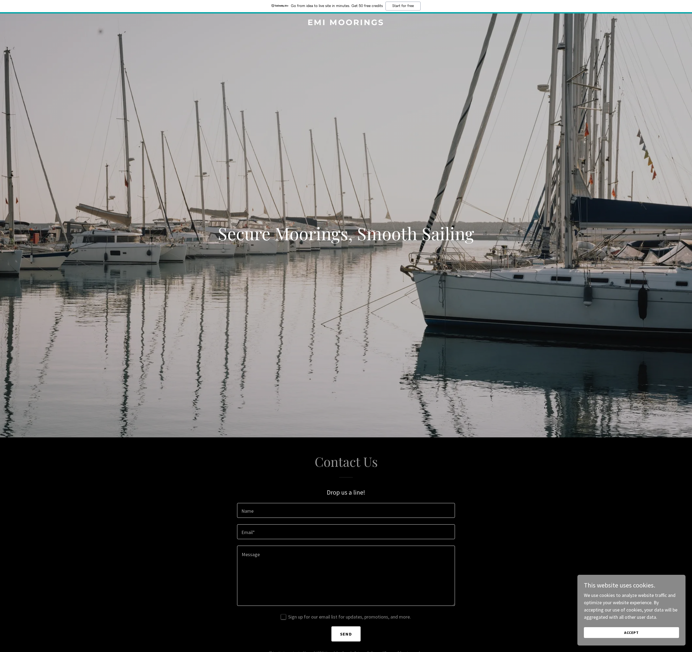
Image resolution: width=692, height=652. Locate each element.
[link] (346, 23)
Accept (631, 632)
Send (346, 634)
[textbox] (346, 510)
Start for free (403, 6)
